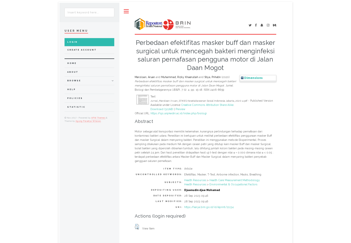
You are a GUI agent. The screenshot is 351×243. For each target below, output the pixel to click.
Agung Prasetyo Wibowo (88, 121)
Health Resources (195, 180)
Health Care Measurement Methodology (235, 180)
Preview (180, 109)
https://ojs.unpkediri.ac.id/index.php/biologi (179, 113)
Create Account (82, 50)
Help (71, 89)
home (71, 63)
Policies (75, 98)
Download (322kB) (161, 109)
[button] (137, 226)
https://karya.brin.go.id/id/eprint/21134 (209, 207)
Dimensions (253, 78)
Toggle (126, 11)
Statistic (76, 107)
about (72, 72)
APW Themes (98, 117)
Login (72, 42)
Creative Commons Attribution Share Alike (207, 104)
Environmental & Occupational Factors (233, 184)
